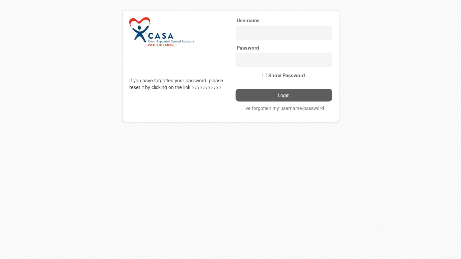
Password (248, 48)
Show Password (286, 75)
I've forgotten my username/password (283, 108)
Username (248, 20)
